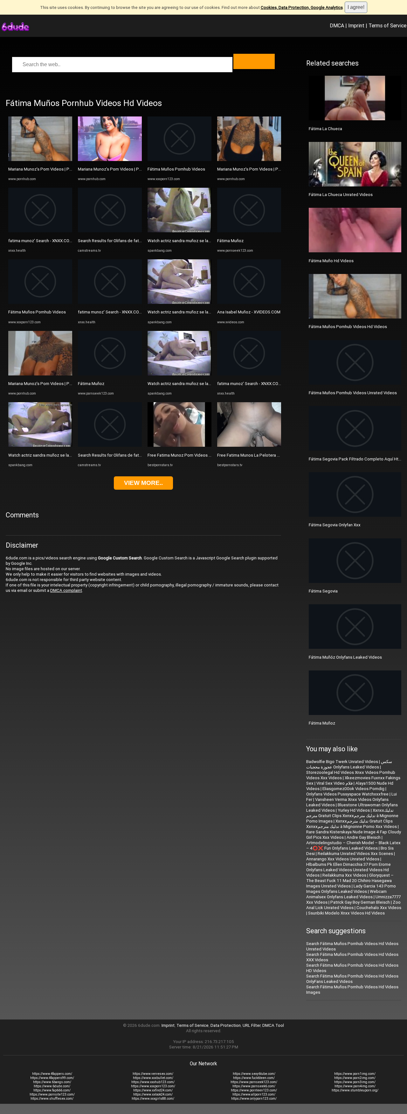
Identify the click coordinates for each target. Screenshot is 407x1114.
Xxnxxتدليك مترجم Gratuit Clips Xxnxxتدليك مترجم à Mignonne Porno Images (352, 816)
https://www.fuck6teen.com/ (254, 1078)
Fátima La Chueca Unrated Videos (341, 194)
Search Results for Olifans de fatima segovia (120, 240)
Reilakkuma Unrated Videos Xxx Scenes (355, 853)
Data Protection (225, 1025)
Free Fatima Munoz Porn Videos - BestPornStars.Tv (196, 455)
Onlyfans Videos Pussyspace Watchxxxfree (347, 794)
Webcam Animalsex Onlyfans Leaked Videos (346, 894)
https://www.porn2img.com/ (355, 1078)
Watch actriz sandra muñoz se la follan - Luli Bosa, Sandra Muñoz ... (70, 455)
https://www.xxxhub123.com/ (153, 1082)
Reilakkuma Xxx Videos (344, 875)
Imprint (356, 25)
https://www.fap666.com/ (52, 1090)
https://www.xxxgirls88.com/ (153, 1098)
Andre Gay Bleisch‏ (364, 837)
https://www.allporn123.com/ (253, 1094)
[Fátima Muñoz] (110, 374)
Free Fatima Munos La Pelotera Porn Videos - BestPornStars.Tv (277, 455)
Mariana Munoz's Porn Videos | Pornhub (45, 169)
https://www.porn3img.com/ (355, 1082)
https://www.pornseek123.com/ (254, 1082)
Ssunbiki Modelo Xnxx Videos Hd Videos (346, 913)
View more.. (143, 483)
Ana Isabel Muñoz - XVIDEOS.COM (248, 312)
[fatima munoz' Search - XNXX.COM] (40, 231)
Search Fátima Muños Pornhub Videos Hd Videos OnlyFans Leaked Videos (352, 978)
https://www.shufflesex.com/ (52, 1098)
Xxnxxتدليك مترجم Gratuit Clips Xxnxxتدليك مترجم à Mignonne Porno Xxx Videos (351, 823)
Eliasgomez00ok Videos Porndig (353, 788)
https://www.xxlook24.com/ (153, 1094)
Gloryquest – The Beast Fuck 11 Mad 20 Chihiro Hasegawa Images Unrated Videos (350, 880)
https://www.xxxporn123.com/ (153, 1086)
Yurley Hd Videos (354, 810)
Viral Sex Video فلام (334, 783)
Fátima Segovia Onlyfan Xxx (335, 525)
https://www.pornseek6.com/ (253, 1086)
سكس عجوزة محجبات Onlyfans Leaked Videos (349, 764)
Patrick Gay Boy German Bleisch (360, 902)
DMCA (337, 25)
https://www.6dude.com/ (52, 1086)
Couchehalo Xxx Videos (378, 907)
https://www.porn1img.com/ (355, 1074)
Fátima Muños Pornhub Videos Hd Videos (348, 326)
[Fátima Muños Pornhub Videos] (40, 302)
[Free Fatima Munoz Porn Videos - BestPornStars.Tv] (179, 445)
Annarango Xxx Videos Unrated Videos (342, 859)
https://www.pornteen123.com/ (254, 1090)
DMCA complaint (66, 590)
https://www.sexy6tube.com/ (254, 1074)
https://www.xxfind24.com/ (153, 1090)
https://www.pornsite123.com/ (52, 1094)
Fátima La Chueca (325, 128)
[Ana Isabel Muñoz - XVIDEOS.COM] (249, 302)
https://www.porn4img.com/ (355, 1086)
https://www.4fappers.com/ (52, 1074)
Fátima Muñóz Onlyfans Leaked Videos (345, 657)
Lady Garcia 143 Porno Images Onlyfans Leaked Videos (351, 888)
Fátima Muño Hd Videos (331, 260)
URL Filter (251, 1025)
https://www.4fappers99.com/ (52, 1078)
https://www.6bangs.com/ (52, 1082)
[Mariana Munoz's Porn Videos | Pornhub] (40, 159)
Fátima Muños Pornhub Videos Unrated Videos (353, 393)
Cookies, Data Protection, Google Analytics (302, 7)
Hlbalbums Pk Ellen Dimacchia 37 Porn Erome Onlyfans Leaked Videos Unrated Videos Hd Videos (348, 870)
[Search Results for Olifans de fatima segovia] (110, 231)
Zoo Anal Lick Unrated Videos (353, 905)
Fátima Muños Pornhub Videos (37, 312)
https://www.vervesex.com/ (153, 1074)
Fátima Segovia (323, 591)
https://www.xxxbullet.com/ (153, 1078)
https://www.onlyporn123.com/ (254, 1098)
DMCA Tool (273, 1025)
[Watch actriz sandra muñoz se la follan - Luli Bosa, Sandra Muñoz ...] (40, 445)
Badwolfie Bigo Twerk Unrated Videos (342, 761)
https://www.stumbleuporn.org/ (355, 1090)
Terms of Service (387, 25)
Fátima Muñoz (91, 383)
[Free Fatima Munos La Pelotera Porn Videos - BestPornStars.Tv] (249, 445)
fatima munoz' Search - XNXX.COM (40, 240)
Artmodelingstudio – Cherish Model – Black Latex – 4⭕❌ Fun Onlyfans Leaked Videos (353, 845)
